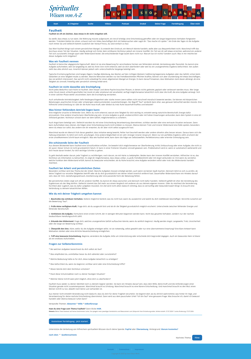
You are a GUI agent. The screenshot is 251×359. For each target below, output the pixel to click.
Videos (108, 23)
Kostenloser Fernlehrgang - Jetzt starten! (70, 321)
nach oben (53, 335)
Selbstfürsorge (91, 303)
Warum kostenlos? (169, 329)
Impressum (139, 349)
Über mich (195, 23)
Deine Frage (160, 23)
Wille (80, 303)
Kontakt (110, 349)
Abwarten (71, 303)
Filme (197, 337)
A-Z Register (73, 23)
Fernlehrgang (178, 23)
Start (56, 23)
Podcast (125, 23)
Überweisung (142, 329)
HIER (99, 308)
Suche (90, 23)
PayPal (128, 329)
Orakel (143, 23)
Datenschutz (124, 349)
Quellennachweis (69, 335)
